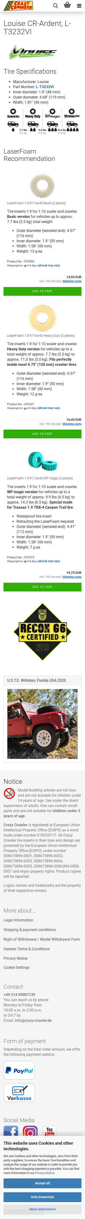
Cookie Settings (17, 967)
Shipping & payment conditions (30, 930)
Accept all (42, 1183)
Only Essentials (42, 1197)
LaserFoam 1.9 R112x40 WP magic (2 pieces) (40, 478)
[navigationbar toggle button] (79, 6)
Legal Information (18, 920)
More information (43, 1209)
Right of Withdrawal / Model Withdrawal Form (42, 939)
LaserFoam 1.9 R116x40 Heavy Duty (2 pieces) (41, 335)
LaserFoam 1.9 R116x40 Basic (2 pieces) (36, 203)
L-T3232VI (45, 87)
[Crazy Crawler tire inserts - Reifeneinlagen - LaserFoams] (16, 6)
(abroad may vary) (49, 265)
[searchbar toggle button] (55, 6)
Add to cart (42, 291)
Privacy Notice (44, 1173)
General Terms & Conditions (27, 949)
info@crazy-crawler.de (33, 1020)
